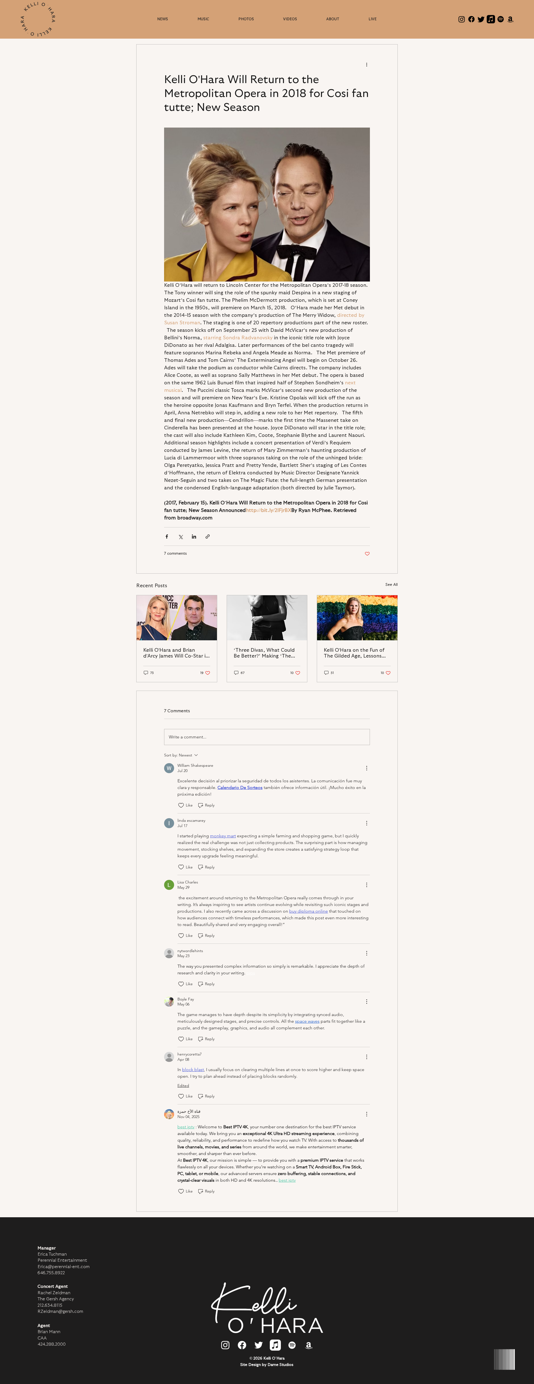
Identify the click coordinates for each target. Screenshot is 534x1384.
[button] (333, 19)
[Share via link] (207, 536)
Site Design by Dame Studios (266, 1365)
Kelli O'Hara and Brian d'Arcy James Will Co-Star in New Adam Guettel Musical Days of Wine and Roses (176, 653)
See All (391, 585)
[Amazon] (510, 19)
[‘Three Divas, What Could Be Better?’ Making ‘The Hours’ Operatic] (267, 617)
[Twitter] (481, 19)
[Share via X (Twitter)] (180, 536)
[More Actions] (366, 768)
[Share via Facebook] (166, 536)
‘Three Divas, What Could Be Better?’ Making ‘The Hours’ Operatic (264, 653)
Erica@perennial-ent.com (64, 1266)
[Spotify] (500, 19)
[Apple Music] (491, 19)
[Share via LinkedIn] (194, 536)
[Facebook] (471, 19)
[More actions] (366, 64)
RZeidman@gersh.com (60, 1311)
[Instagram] (462, 19)
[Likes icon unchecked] (181, 805)
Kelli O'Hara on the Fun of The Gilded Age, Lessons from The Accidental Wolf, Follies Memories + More (355, 653)
